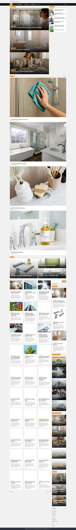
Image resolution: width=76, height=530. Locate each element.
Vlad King (12, 120)
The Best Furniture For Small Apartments (49, 275)
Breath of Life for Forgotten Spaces (30, 400)
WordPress (49, 528)
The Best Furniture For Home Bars (44, 482)
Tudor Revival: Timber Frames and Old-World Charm (30, 335)
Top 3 (52, 524)
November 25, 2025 (17, 120)
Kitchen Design (54, 519)
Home (14, 4)
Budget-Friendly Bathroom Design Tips (18, 208)
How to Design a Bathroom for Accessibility (18, 163)
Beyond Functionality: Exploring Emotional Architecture (43, 378)
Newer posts (49, 491)
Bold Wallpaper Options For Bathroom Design (30, 440)
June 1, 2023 (16, 209)
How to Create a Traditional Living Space (16, 482)
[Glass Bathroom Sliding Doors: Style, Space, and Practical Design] (59, 293)
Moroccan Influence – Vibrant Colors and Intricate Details (44, 314)
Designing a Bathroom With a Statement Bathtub (16, 461)
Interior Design (19, 4)
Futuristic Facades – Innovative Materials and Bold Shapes (30, 292)
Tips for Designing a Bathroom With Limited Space (44, 400)
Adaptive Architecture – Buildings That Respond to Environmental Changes (59, 26)
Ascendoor (41, 528)
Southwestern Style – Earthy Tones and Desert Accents (16, 292)
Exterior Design (33, 4)
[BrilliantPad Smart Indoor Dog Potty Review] (59, 314)
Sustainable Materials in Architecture (59, 29)
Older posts (11, 491)
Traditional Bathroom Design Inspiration (58, 466)
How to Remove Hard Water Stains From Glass (19, 119)
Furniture (12, 274)
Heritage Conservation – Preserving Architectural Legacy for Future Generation (59, 18)
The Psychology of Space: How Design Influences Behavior (59, 22)
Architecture (27, 4)
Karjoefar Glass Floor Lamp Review (47, 265)
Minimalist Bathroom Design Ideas (17, 252)
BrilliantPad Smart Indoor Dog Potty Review (21, 275)
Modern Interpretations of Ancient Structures (15, 420)
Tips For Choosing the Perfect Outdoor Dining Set (30, 482)
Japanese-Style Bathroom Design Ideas (29, 420)
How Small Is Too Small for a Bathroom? (20, 49)
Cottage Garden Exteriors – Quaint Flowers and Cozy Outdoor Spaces (16, 314)
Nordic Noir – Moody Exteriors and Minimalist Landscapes (44, 357)
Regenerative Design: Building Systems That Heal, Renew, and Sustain (59, 10)
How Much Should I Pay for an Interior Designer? (22, 71)
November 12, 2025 (46, 266)
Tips (38, 4)
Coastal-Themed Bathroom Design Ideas (44, 461)
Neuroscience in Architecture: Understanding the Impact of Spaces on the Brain (60, 14)
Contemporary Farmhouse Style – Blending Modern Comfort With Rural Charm (15, 357)
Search (64, 281)
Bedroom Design (54, 513)
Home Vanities (14, 1)
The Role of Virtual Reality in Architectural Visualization (16, 378)
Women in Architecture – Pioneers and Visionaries (29, 378)
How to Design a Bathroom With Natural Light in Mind (44, 440)
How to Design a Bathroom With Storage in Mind (59, 455)
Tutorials (53, 526)
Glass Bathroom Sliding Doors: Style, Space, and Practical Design (26, 27)
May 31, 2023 (16, 253)
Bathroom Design (13, 26)
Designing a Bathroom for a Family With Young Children (44, 420)
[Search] (65, 4)
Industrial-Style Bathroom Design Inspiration (29, 461)
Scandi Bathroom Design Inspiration (15, 400)
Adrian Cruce (41, 266)
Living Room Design (54, 521)
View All (65, 76)
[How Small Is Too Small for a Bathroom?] (59, 335)
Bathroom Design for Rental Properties (16, 440)
